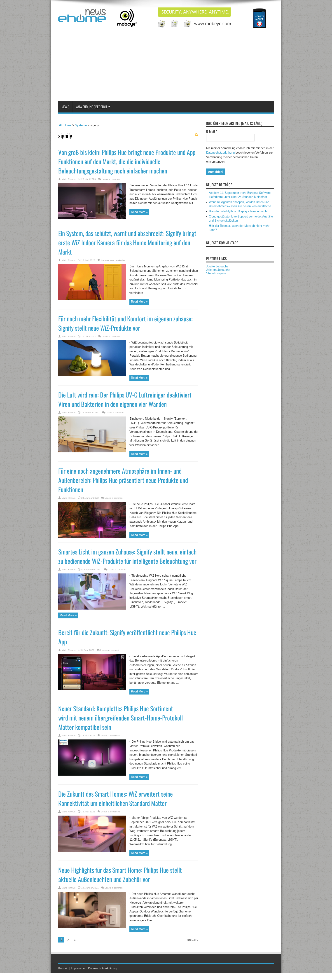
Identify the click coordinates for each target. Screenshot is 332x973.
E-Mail (211, 131)
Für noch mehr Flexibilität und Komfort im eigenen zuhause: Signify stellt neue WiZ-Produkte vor (125, 323)
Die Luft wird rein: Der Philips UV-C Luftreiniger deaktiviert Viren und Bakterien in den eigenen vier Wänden (125, 399)
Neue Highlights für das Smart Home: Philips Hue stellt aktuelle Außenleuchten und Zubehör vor (120, 874)
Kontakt (63, 968)
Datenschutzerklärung (220, 152)
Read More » (139, 212)
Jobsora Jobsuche (218, 269)
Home (67, 125)
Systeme (81, 125)
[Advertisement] (166, 67)
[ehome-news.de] (82, 18)
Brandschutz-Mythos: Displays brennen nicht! (239, 211)
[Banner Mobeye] (192, 26)
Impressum (78, 968)
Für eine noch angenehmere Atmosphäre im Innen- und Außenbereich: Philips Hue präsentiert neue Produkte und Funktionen (123, 480)
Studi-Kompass (216, 273)
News (65, 107)
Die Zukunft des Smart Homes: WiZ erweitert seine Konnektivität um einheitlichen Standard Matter (115, 798)
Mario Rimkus (68, 179)
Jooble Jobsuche (217, 266)
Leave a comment (111, 179)
